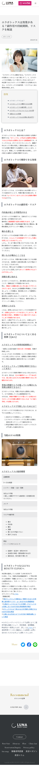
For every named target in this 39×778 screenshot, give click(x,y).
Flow (24, 743)
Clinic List (33, 743)
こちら (16, 594)
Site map (5, 751)
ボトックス (6, 36)
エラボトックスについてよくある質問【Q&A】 (22, 110)
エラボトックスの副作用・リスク (21, 107)
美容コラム (19, 755)
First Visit (6, 743)
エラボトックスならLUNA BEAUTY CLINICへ (22, 117)
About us (16, 743)
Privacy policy (28, 747)
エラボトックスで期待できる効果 (21, 104)
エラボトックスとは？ (17, 101)
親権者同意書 (17, 751)
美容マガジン (31, 751)
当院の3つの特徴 (15, 114)
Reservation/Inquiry (13, 747)
